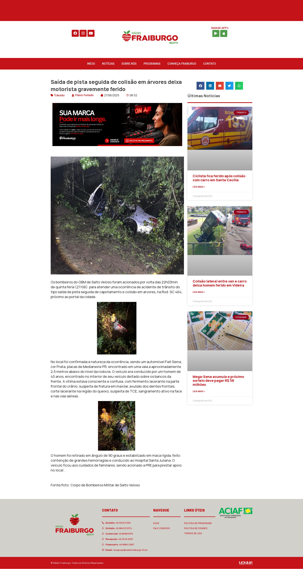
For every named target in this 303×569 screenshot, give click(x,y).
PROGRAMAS (152, 63)
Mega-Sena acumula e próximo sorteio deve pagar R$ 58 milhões (218, 380)
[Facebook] (75, 33)
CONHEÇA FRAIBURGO (181, 63)
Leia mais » (199, 187)
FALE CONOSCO (161, 528)
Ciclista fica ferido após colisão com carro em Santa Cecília (219, 178)
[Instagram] (83, 33)
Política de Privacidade (198, 523)
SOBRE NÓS (129, 63)
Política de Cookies (195, 528)
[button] (200, 86)
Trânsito (59, 95)
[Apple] (223, 33)
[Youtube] (91, 33)
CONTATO (209, 63)
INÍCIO (91, 63)
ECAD (156, 523)
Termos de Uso (193, 533)
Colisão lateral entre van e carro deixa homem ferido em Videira (220, 283)
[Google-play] (215, 33)
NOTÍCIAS (108, 63)
